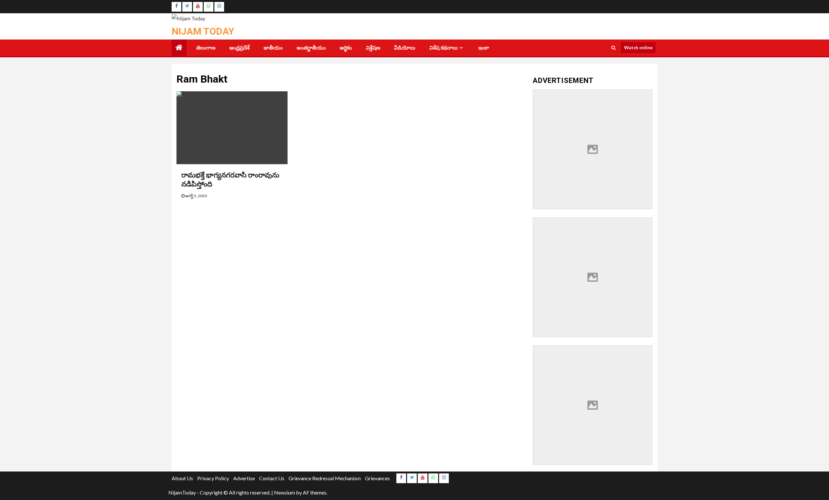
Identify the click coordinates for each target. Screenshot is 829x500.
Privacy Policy (213, 478)
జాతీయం (273, 48)
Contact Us (271, 478)
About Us (182, 478)
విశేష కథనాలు (443, 48)
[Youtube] (198, 7)
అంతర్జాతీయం (311, 48)
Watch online (638, 47)
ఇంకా (483, 48)
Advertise (244, 478)
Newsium (284, 492)
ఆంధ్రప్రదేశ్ (239, 48)
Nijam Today (203, 31)
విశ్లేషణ (373, 48)
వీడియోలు (404, 48)
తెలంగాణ (205, 48)
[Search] (613, 47)
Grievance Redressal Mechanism (325, 478)
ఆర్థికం (346, 48)
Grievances (377, 478)
